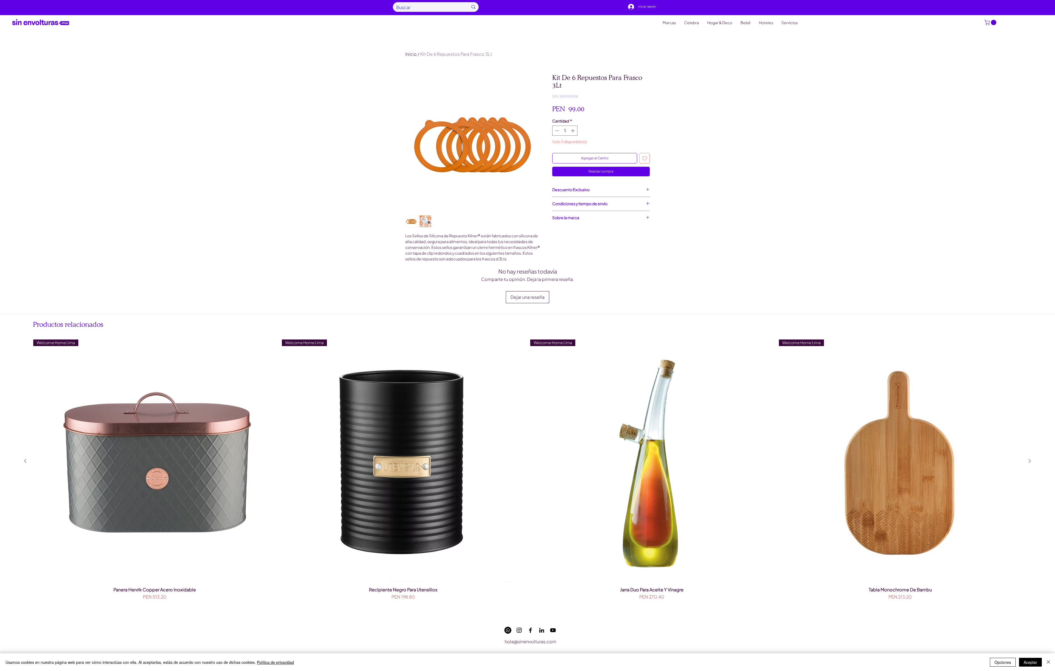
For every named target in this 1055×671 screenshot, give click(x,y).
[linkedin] (541, 630)
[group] (527, 477)
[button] (991, 22)
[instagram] (519, 630)
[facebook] (530, 630)
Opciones (1003, 662)
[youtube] (552, 630)
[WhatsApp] (507, 630)
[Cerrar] (1048, 662)
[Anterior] (25, 461)
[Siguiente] (1029, 461)
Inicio (411, 54)
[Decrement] (556, 130)
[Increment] (573, 130)
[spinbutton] (565, 130)
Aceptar (1030, 662)
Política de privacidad (275, 662)
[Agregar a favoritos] (644, 158)
